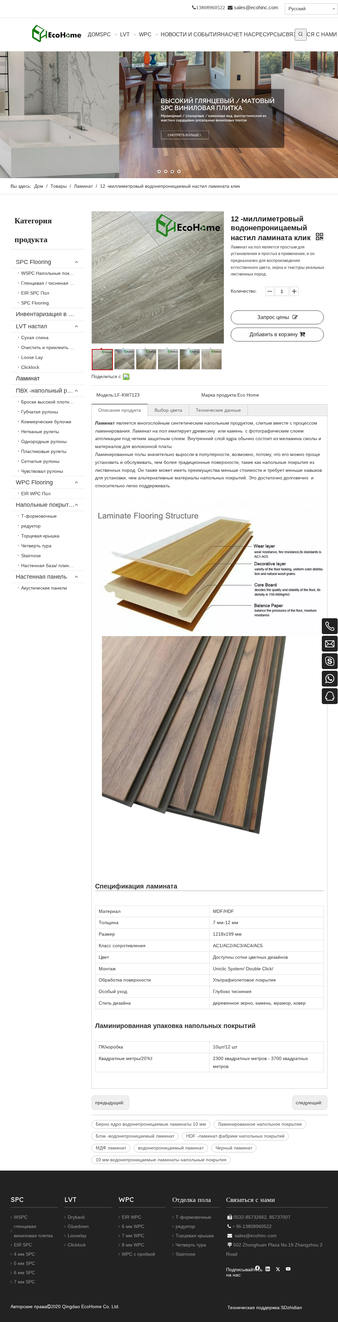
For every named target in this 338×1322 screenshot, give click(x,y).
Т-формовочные (39, 516)
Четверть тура (36, 545)
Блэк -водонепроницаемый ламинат (135, 1136)
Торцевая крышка (40, 535)
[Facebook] (258, 1270)
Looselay (77, 1235)
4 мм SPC (24, 1254)
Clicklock (30, 367)
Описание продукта (119, 410)
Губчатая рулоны (39, 411)
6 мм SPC (24, 1272)
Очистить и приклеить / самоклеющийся (53, 347)
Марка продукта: (219, 395)
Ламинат (28, 378)
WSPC (20, 1217)
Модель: (105, 395)
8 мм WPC (133, 1244)
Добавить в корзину (274, 334)
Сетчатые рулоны (40, 461)
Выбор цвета (168, 410)
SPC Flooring (33, 262)
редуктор (31, 526)
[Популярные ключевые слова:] (301, 35)
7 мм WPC (133, 1235)
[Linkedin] (268, 1270)
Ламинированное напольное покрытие (260, 1124)
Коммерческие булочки (46, 421)
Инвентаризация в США (49, 314)
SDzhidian (291, 1307)
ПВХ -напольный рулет (47, 390)
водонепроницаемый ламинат (171, 1147)
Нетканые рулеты (40, 431)
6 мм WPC (133, 1226)
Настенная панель (41, 576)
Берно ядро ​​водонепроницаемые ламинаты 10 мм (151, 1124)
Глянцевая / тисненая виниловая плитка (53, 283)
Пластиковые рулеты (43, 451)
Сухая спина (35, 337)
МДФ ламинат (111, 1147)
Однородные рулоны (44, 441)
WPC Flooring (34, 482)
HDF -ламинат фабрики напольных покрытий (235, 1136)
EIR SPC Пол (35, 293)
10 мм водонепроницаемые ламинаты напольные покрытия (161, 1159)
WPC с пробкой (138, 1254)
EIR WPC (131, 1217)
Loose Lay (32, 357)
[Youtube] (288, 1270)
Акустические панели (44, 588)
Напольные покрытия (45, 504)
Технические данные (218, 410)
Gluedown (78, 1226)
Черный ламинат (234, 1147)
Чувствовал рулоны (42, 471)
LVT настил (31, 326)
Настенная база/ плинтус (48, 565)
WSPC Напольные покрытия (52, 273)
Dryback (76, 1217)
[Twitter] (278, 1270)
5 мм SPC (24, 1263)
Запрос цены (273, 317)
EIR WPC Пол (36, 493)
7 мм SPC (24, 1281)
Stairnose (31, 555)
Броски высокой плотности (50, 401)
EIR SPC (23, 1244)
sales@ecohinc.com (256, 7)
